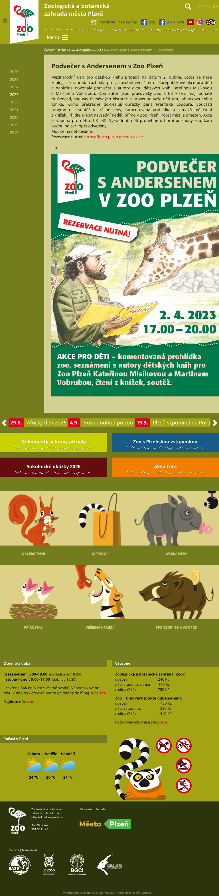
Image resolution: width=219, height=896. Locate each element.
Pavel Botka (87, 893)
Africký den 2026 (46, 422)
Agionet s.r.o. (106, 893)
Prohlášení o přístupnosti (135, 893)
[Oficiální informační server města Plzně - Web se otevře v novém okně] (105, 824)
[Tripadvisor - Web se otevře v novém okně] (211, 23)
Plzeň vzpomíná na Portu (182, 422)
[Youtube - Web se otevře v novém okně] (190, 23)
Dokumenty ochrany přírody (53, 441)
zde (30, 701)
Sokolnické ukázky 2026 (53, 466)
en (207, 6)
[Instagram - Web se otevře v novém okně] (199, 23)
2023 (101, 50)
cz (200, 6)
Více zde (98, 692)
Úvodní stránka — (59, 50)
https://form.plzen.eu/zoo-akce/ (113, 137)
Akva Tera (165, 466)
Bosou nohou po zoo (108, 422)
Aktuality (83, 50)
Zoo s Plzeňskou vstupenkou (165, 441)
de (215, 6)
